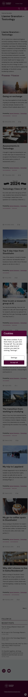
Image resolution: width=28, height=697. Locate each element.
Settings (14, 358)
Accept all (14, 362)
